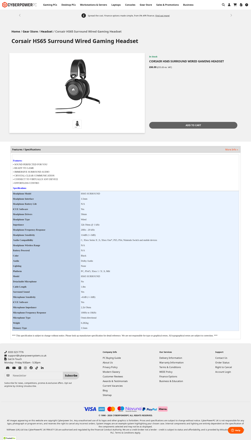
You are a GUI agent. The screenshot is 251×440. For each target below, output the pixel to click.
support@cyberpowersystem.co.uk (27, 355)
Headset (47, 31)
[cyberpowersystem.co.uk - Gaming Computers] (19, 5)
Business (188, 4)
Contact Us (221, 357)
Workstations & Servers (93, 4)
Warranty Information (171, 362)
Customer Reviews (113, 376)
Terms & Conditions (170, 367)
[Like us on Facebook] (31, 368)
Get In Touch (15, 359)
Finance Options (168, 376)
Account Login (223, 371)
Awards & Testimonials (115, 381)
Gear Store (146, 4)
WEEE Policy (165, 371)
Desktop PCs (68, 4)
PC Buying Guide (112, 357)
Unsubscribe (30, 386)
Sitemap (107, 395)
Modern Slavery (111, 371)
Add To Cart (193, 125)
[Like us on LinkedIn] (42, 368)
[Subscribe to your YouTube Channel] (14, 368)
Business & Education (171, 381)
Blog (105, 390)
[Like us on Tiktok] (36, 368)
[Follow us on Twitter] (20, 368)
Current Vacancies (113, 385)
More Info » (231, 149)
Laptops (116, 4)
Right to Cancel (223, 367)
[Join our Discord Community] (7, 368)
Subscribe (71, 375)
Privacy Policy (110, 367)
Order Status (222, 362)
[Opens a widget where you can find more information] (236, 430)
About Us (108, 362)
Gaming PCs (50, 4)
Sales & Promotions (167, 4)
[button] (223, 4)
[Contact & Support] (247, 4)
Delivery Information (170, 357)
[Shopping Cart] (235, 4)
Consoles (130, 4)
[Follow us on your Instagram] (25, 368)
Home (15, 31)
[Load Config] (241, 4)
